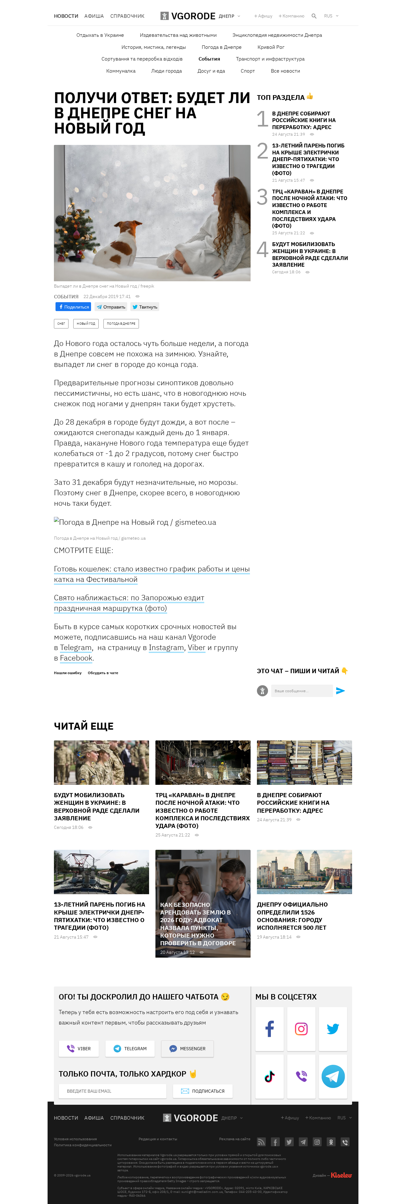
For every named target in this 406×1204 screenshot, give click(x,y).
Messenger (193, 1048)
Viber (197, 647)
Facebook (76, 658)
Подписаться (208, 1091)
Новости (66, 15)
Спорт (248, 71)
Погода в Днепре (222, 47)
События (209, 58)
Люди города (166, 71)
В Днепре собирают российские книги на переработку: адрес (304, 120)
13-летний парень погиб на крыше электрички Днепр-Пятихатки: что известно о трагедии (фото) (308, 159)
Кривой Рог (271, 47)
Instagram (166, 647)
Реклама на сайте (235, 1139)
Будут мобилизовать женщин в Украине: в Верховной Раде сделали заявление (310, 254)
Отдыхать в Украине (100, 35)
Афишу (265, 16)
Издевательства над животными (178, 35)
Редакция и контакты (158, 1139)
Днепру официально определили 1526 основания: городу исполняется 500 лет (292, 916)
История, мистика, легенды (153, 47)
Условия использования (75, 1139)
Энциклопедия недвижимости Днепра (277, 35)
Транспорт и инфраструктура (270, 58)
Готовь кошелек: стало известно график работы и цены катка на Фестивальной (152, 573)
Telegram (76, 647)
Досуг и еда (211, 71)
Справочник (127, 15)
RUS (328, 16)
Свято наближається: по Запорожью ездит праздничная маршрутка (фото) (129, 602)
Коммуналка (120, 71)
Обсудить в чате (103, 673)
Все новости (285, 71)
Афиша (94, 15)
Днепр (229, 1118)
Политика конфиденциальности (83, 1145)
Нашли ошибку (68, 673)
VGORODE (196, 1117)
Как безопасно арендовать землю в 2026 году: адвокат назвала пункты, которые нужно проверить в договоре (198, 924)
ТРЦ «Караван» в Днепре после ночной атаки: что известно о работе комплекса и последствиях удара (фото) (309, 209)
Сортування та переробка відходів (142, 58)
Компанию (293, 16)
